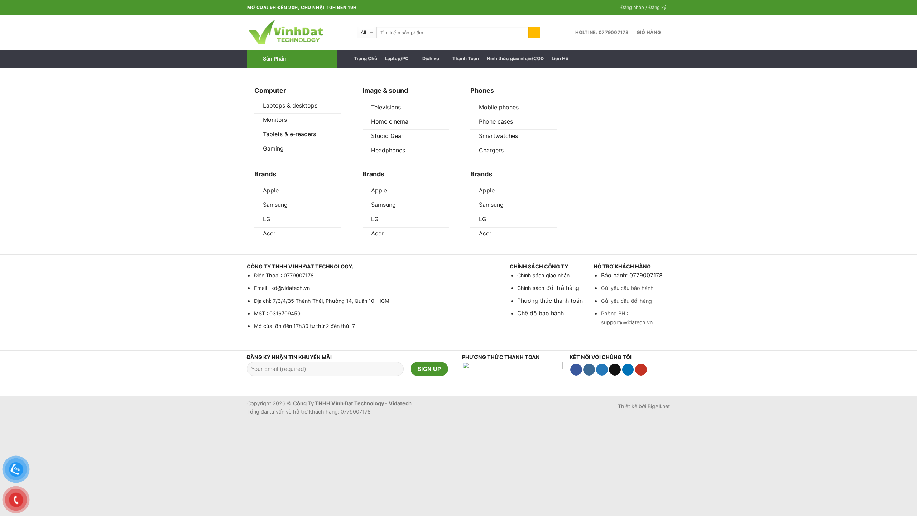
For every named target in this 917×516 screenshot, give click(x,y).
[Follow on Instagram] (589, 370)
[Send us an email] (615, 370)
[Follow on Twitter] (602, 370)
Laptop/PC (397, 58)
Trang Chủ (365, 58)
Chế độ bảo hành (540, 313)
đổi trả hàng (561, 287)
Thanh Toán (465, 58)
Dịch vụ (430, 58)
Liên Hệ (560, 58)
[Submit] (534, 33)
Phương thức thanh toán (550, 300)
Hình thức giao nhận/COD (515, 58)
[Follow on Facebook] (576, 370)
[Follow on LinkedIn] (628, 370)
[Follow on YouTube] (641, 370)
